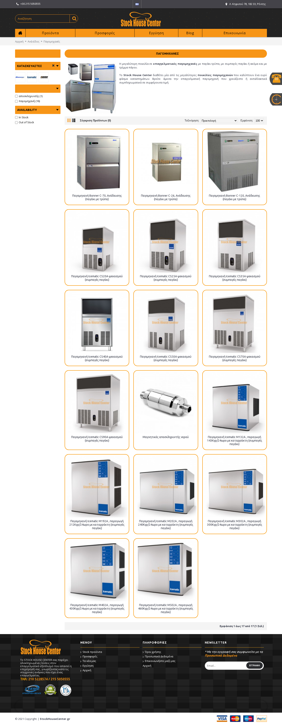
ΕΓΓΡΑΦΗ (254, 665)
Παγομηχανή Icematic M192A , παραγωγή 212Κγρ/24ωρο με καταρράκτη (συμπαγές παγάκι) (96, 524)
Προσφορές (90, 656)
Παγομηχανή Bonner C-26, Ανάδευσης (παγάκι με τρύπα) (166, 197)
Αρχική (19, 41)
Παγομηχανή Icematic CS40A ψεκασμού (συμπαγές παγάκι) (97, 358)
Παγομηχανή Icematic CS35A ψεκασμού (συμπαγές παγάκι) (234, 278)
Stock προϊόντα (92, 652)
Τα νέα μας (89, 661)
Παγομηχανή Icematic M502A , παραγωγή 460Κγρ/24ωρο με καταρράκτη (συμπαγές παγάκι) (165, 608)
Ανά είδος (33, 41)
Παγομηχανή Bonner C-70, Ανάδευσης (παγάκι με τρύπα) (97, 197)
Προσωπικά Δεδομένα (159, 656)
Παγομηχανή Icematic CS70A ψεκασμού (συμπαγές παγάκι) (234, 358)
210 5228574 (38, 679)
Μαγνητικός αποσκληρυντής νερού (166, 437)
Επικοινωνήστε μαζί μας (160, 661)
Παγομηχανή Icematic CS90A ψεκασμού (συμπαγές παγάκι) (97, 438)
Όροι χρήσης (153, 652)
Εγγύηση (88, 665)
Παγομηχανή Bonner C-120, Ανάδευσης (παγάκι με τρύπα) (234, 197)
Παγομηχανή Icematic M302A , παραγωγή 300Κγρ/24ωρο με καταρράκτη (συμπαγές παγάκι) (234, 524)
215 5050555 (60, 679)
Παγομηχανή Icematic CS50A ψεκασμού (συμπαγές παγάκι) (165, 358)
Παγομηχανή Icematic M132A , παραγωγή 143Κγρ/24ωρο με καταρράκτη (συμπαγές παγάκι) (234, 440)
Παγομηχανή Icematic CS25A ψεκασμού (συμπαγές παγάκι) (165, 278)
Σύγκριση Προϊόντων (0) (95, 120)
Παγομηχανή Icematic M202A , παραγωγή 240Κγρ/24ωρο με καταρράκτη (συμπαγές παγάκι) (165, 524)
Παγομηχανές (52, 41)
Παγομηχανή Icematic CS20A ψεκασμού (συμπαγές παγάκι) (97, 278)
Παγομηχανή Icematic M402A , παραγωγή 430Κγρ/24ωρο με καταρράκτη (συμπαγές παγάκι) (96, 608)
